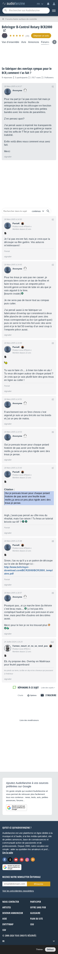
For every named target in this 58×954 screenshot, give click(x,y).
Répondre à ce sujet (28, 687)
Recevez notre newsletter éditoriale (21, 877)
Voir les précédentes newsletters (18, 891)
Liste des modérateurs (29, 720)
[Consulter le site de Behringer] (4, 30)
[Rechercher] (48, 211)
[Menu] (54, 10)
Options (33, 695)
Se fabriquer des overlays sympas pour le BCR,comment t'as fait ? (27, 70)
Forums (45, 42)
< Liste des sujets (48, 688)
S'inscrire (51, 695)
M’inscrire (38, 884)
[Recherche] (6, 11)
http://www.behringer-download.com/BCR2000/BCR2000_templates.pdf (28, 570)
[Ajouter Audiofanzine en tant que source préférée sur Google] (16, 807)
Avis (23, 42)
